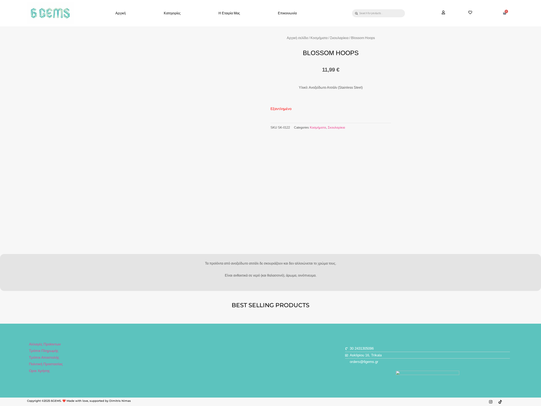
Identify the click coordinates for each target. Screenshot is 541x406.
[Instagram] (491, 402)
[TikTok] (500, 402)
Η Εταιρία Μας (229, 13)
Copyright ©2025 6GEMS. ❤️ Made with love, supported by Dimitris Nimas (79, 400)
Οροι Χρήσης (39, 371)
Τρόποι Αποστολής (44, 358)
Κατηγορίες (172, 13)
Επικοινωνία (287, 13)
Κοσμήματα (319, 38)
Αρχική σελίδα (297, 38)
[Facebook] (510, 402)
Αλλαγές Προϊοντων (45, 344)
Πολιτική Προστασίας (46, 364)
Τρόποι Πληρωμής (43, 351)
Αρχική (120, 13)
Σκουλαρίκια (339, 38)
